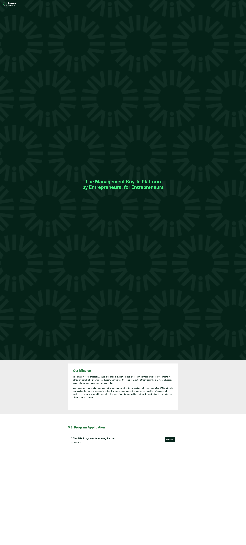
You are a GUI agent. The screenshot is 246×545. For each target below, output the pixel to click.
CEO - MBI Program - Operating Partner (93, 438)
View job (170, 439)
